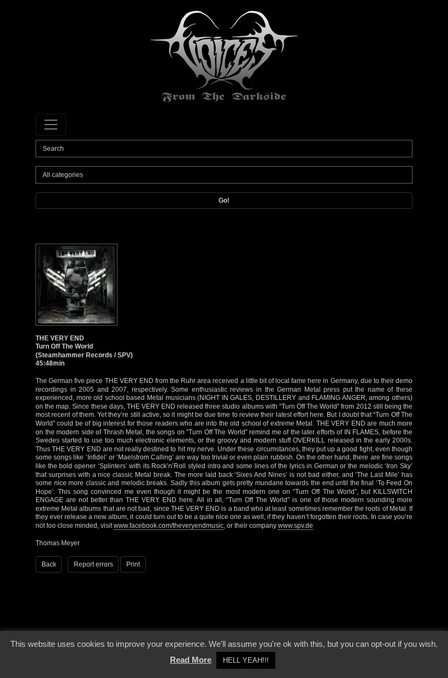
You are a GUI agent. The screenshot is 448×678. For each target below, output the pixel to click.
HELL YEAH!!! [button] (246, 660)
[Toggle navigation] (51, 124)
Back (49, 564)
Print (133, 564)
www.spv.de (295, 525)
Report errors (93, 564)
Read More (190, 659)
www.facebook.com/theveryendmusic (168, 525)
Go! (224, 200)
